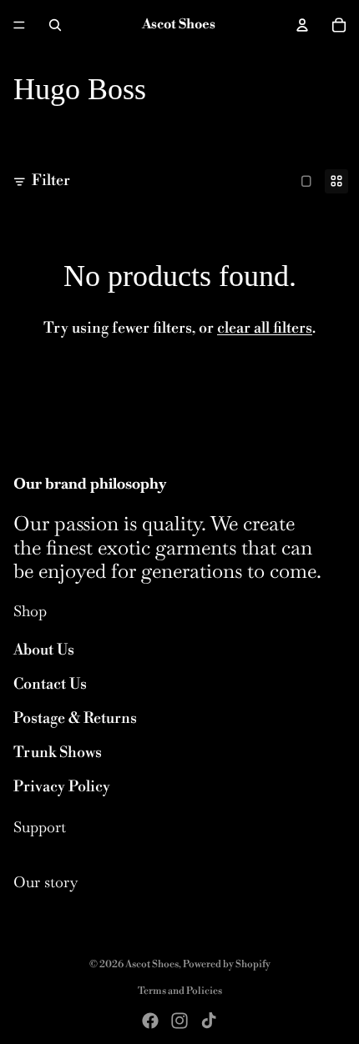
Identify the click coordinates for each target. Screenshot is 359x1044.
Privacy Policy (61, 786)
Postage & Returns (75, 718)
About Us (43, 650)
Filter (51, 180)
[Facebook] (150, 1021)
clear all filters (264, 328)
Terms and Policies (180, 991)
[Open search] (55, 25)
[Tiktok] (209, 1021)
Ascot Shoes (152, 964)
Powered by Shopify (227, 964)
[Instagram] (179, 1021)
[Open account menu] (302, 25)
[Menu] (19, 25)
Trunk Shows (57, 752)
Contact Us (50, 684)
